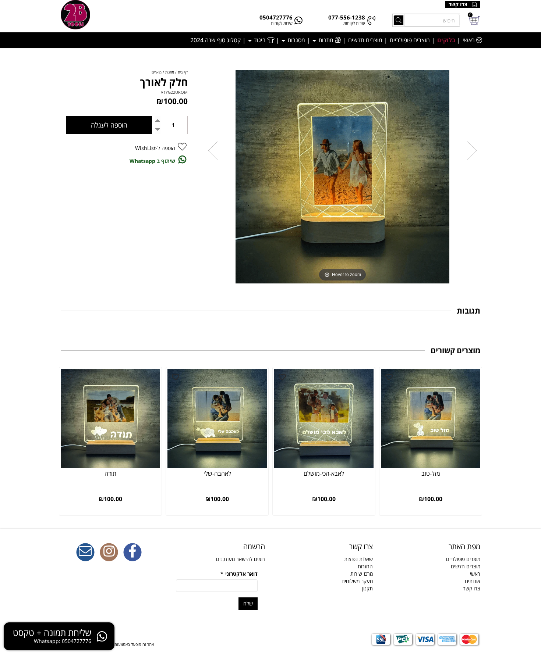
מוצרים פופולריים (410, 40)
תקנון (367, 588)
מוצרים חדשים (365, 40)
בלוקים (446, 40)
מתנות (326, 40)
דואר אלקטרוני (239, 573)
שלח (248, 603)
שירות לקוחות (354, 23)
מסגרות (295, 40)
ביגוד (259, 40)
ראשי (469, 40)
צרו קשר (458, 4)
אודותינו (472, 581)
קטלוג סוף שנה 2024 (215, 40)
